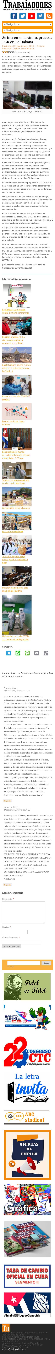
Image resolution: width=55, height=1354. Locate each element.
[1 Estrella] (3, 52)
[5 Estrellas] (13, 52)
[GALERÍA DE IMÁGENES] (27, 1214)
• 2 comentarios (26, 48)
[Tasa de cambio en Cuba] (27, 1286)
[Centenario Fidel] (27, 999)
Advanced (10, 967)
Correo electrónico (11, 938)
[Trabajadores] (6, 1328)
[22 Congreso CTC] (27, 1066)
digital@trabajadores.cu (14, 1349)
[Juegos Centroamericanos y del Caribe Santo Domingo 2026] (27, 1030)
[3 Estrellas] (8, 52)
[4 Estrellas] (10, 52)
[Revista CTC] (27, 1257)
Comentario (8, 899)
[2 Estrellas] (6, 52)
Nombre (6, 927)
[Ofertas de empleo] (27, 1155)
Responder (7, 801)
